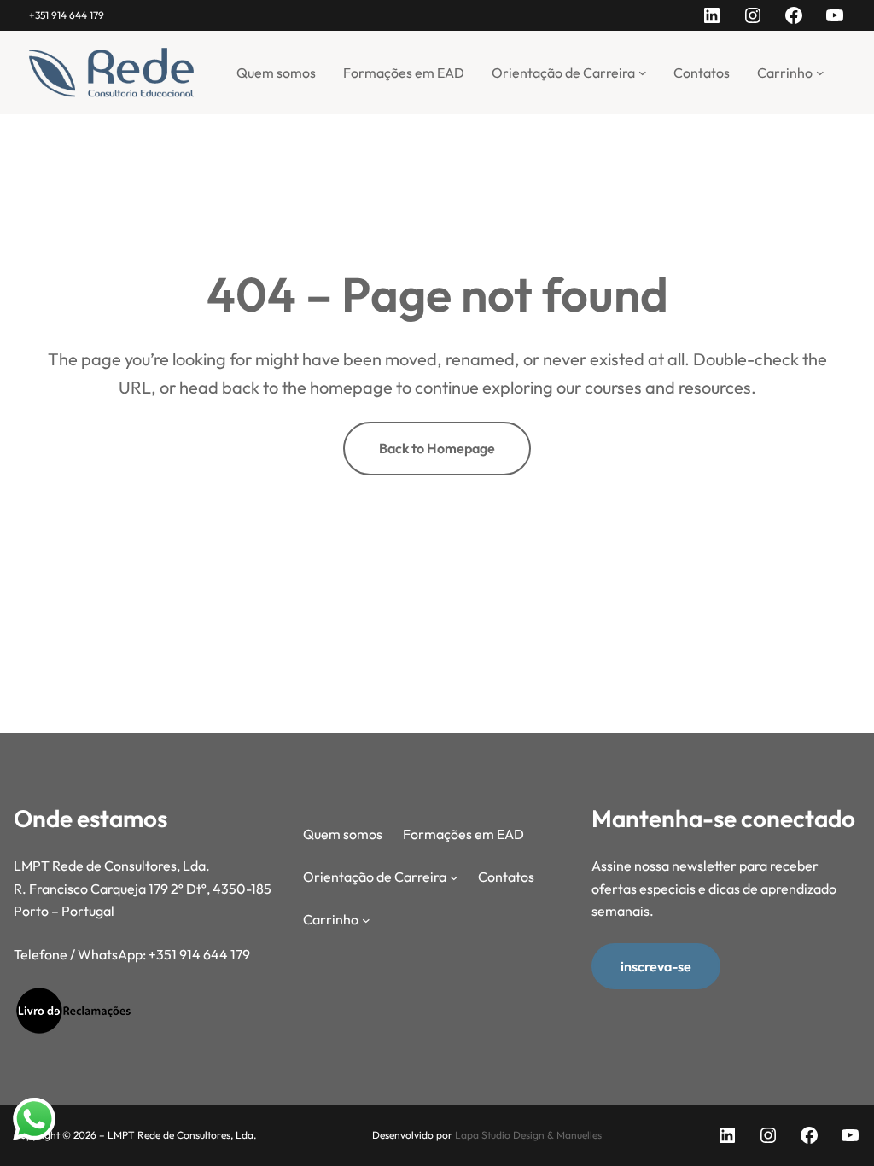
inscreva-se (656, 966)
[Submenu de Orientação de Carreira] (642, 72)
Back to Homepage (437, 448)
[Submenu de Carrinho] (820, 72)
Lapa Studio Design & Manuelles (528, 1134)
